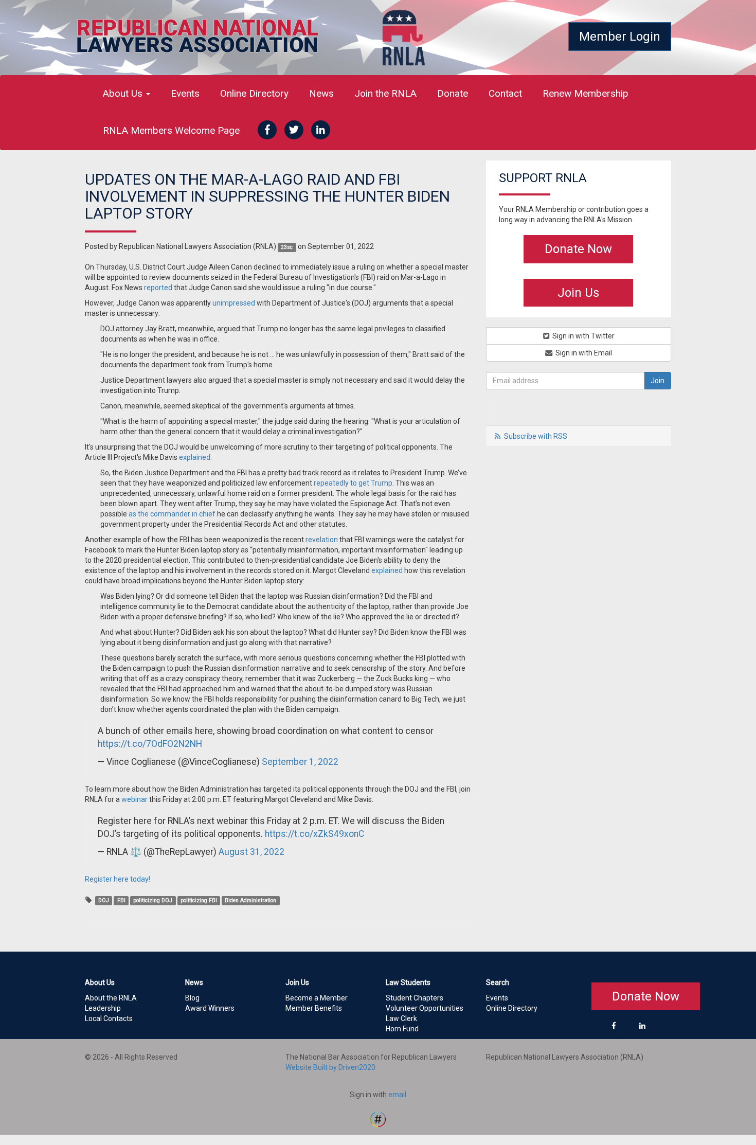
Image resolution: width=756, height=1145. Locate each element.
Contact (505, 93)
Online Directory (254, 93)
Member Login (619, 36)
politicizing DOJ (152, 900)
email (397, 1094)
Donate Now (578, 249)
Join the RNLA (385, 93)
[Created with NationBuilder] (378, 1118)
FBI (121, 900)
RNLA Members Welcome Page (171, 130)
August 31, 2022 (251, 852)
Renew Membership (585, 93)
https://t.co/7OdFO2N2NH (150, 744)
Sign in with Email (583, 353)
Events (185, 93)
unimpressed (233, 303)
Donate (452, 93)
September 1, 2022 (300, 762)
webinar (134, 799)
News (321, 93)
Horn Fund (402, 1029)
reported (158, 287)
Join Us (578, 292)
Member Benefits (313, 1008)
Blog (192, 998)
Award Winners (210, 1008)
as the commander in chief (172, 514)
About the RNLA (111, 998)
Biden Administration (250, 900)
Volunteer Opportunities (424, 1008)
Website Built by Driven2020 (330, 1067)
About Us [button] (124, 93)
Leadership (103, 1008)
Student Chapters (414, 998)
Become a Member (316, 998)
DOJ (103, 900)
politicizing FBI (199, 900)
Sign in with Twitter (583, 336)
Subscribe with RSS (535, 436)
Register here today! (117, 879)
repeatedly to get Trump (353, 483)
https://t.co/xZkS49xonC (314, 834)
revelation (321, 539)
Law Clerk (401, 1018)
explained (194, 457)
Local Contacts (109, 1018)
